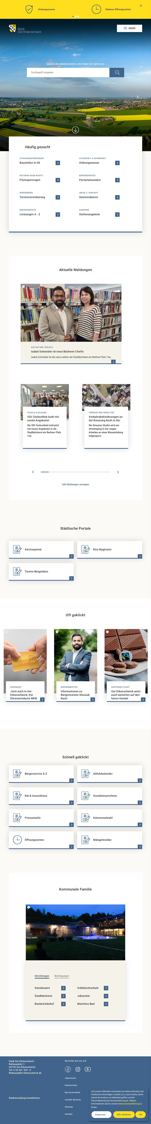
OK (140, 1114)
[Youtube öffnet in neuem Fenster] (88, 1069)
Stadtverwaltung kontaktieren (24, 1098)
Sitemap (69, 1107)
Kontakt (68, 1114)
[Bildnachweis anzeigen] (23, 286)
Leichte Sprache (73, 1100)
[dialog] (118, 1104)
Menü (132, 28)
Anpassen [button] (100, 1114)
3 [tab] (78, 16)
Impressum (70, 1078)
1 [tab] (73, 16)
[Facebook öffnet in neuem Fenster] (68, 1069)
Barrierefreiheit (72, 1092)
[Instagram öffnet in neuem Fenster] (77, 1069)
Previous (33, 472)
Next (118, 472)
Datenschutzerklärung (128, 1104)
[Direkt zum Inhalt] (75, 130)
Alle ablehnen (124, 1114)
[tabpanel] (40, 10)
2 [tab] (76, 16)
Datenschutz (71, 1085)
